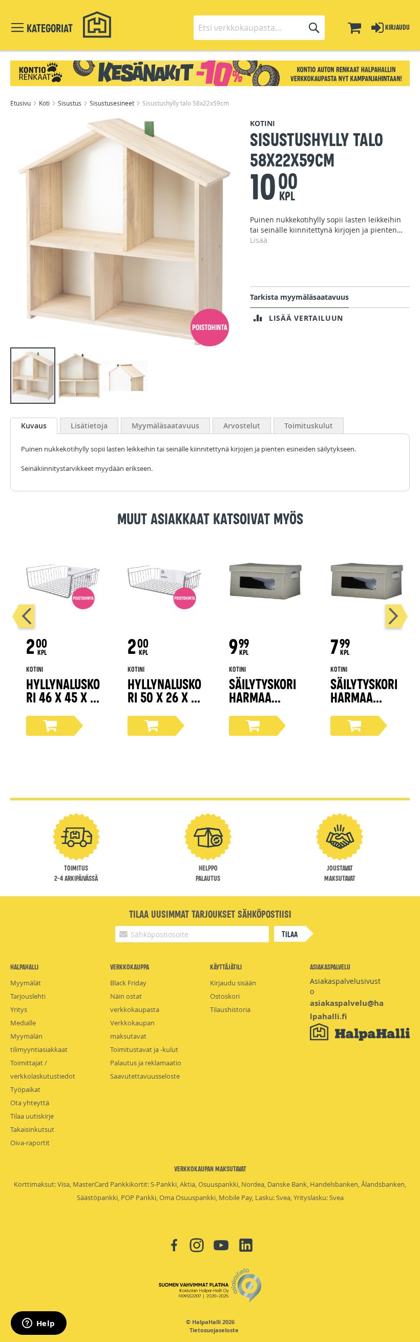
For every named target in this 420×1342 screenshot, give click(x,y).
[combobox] (259, 27)
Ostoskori (225, 996)
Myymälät (25, 982)
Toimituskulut (308, 425)
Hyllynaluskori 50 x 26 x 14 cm (164, 696)
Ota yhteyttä (29, 1102)
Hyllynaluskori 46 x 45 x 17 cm (63, 696)
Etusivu (21, 103)
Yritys (18, 1009)
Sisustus (70, 103)
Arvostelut (241, 425)
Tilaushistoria (230, 1009)
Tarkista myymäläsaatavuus (299, 297)
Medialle (23, 1022)
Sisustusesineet (113, 103)
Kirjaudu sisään (233, 982)
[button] (79, 375)
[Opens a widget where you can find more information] (38, 1324)
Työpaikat (25, 1089)
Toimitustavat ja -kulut (144, 1049)
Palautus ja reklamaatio (145, 1062)
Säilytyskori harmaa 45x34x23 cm (263, 696)
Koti (45, 103)
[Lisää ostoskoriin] (50, 726)
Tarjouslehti (28, 996)
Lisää (258, 240)
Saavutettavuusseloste (145, 1076)
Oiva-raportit (30, 1142)
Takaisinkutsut (32, 1129)
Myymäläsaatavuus (165, 425)
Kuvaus (34, 425)
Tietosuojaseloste (214, 1330)
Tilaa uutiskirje (32, 1116)
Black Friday (128, 982)
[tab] (33, 426)
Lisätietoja (89, 425)
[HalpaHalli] (97, 24)
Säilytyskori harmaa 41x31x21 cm (363, 696)
